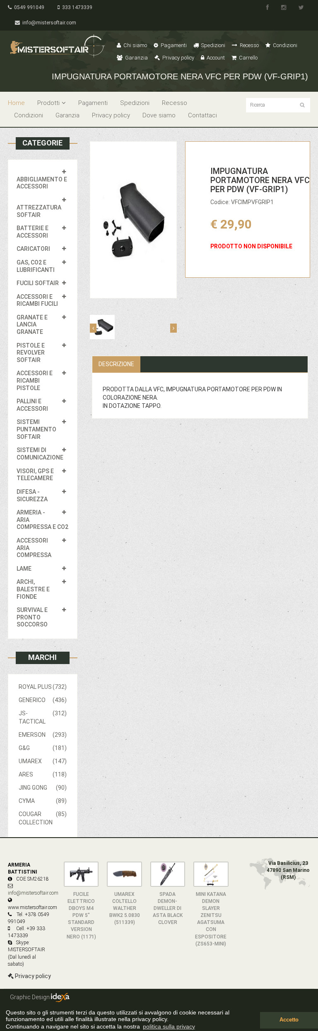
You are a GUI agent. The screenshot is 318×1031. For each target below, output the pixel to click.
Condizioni (284, 45)
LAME (24, 568)
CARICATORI (33, 248)
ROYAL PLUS (43, 686)
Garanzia (136, 58)
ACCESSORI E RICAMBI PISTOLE (35, 380)
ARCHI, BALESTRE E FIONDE (33, 589)
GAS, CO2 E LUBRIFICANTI (36, 266)
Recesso (248, 45)
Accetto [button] (289, 1020)
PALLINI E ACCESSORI (32, 405)
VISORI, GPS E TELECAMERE (35, 475)
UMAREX (43, 761)
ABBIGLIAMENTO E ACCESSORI (42, 183)
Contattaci (202, 115)
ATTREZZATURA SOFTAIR (39, 211)
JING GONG (43, 787)
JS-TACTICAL (43, 717)
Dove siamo (159, 115)
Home (16, 103)
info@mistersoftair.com (48, 23)
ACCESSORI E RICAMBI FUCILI (37, 300)
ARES (43, 774)
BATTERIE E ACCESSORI (32, 232)
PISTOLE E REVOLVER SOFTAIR (31, 352)
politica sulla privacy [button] (169, 1026)
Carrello (248, 58)
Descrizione (116, 364)
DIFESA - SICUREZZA (32, 495)
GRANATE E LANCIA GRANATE (32, 324)
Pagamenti (173, 45)
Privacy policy (177, 58)
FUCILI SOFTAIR (38, 283)
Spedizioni (212, 45)
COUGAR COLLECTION (43, 818)
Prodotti (48, 103)
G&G (43, 748)
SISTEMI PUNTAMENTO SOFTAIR (36, 429)
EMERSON (43, 734)
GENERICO (43, 700)
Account (215, 58)
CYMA (43, 801)
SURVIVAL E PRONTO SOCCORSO (32, 617)
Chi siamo (134, 45)
